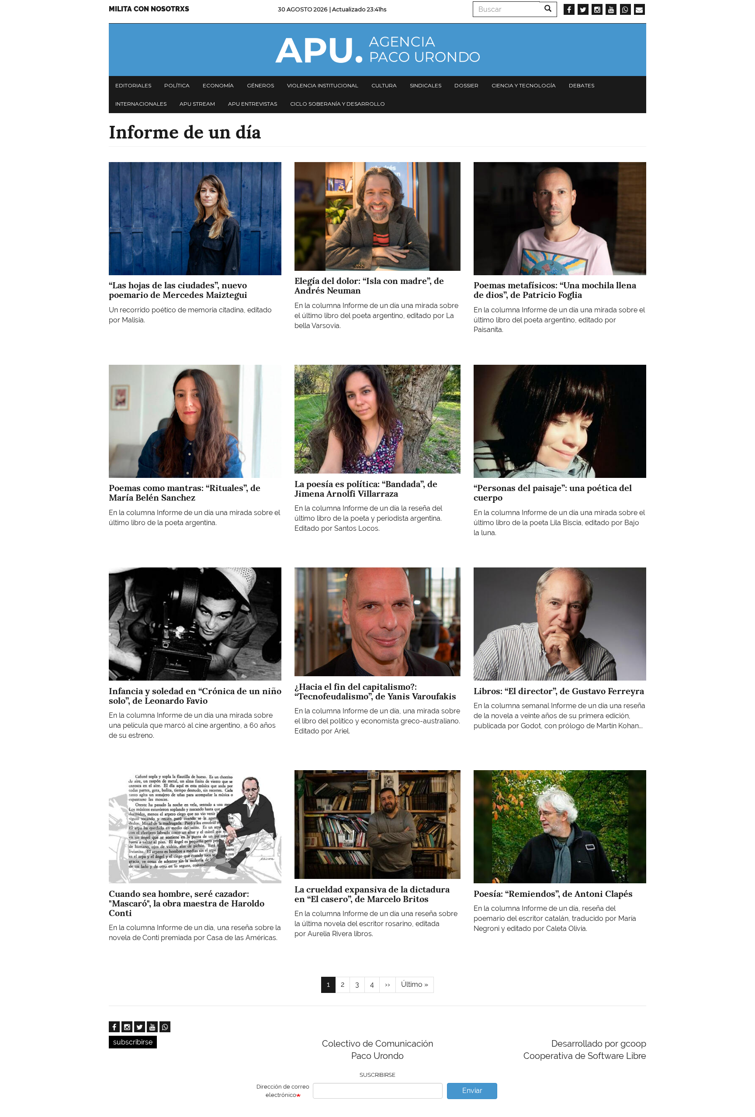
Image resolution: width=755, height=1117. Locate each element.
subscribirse (132, 1042)
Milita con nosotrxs (149, 9)
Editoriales (133, 85)
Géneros (260, 85)
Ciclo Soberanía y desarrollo (337, 103)
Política (177, 85)
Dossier (466, 85)
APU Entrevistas (252, 103)
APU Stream (197, 103)
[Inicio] (377, 50)
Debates (581, 85)
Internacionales (140, 103)
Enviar (472, 1090)
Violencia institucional (322, 85)
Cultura (384, 85)
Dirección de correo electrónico (282, 1090)
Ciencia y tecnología (524, 85)
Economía (218, 85)
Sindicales (425, 85)
